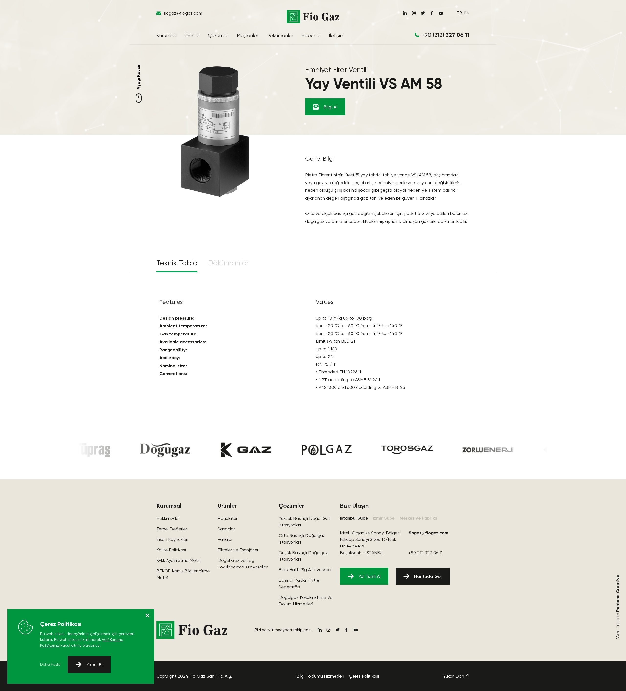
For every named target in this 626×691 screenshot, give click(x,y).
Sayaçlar (226, 528)
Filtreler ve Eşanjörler (238, 549)
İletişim (336, 35)
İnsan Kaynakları (172, 539)
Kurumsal (166, 35)
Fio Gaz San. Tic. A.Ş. (211, 676)
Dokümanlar (279, 35)
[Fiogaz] (313, 16)
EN (467, 13)
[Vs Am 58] (215, 131)
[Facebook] (432, 13)
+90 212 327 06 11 (425, 552)
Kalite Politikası (171, 549)
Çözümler (218, 35)
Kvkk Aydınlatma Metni (178, 560)
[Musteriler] (139, 450)
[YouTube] (441, 13)
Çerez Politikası (364, 676)
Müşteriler (247, 35)
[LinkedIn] (405, 13)
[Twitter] (423, 13)
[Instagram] (414, 13)
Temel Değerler (171, 528)
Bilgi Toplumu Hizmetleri (320, 676)
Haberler (311, 35)
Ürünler (192, 35)
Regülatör (227, 518)
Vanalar (225, 539)
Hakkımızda (167, 518)
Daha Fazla (50, 664)
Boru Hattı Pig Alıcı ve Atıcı (305, 569)
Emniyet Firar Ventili (336, 69)
